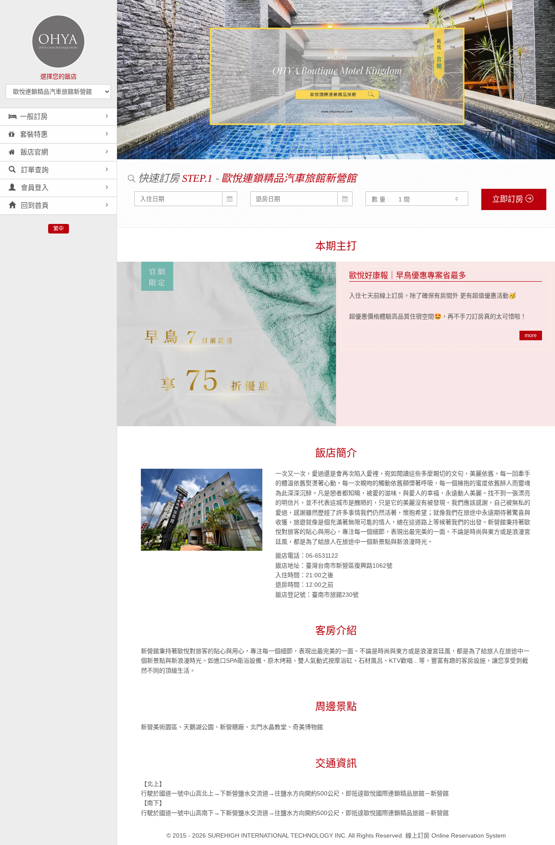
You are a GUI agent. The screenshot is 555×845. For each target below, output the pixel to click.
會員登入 (34, 187)
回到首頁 (34, 205)
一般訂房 (34, 116)
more (531, 335)
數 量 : (380, 199)
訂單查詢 (34, 170)
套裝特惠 (33, 134)
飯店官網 (33, 152)
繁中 (58, 229)
